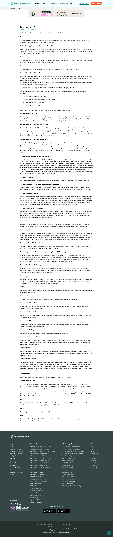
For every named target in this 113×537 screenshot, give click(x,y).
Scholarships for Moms (36, 476)
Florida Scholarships (67, 460)
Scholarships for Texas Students (39, 460)
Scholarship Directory (16, 451)
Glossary (20, 8)
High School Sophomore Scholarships (72, 451)
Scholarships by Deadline (68, 476)
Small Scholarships (67, 483)
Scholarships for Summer (37, 495)
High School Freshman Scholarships (72, 453)
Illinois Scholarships (67, 465)
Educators (53, 3)
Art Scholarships (34, 497)
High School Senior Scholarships (70, 447)
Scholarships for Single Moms (38, 479)
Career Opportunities (97, 456)
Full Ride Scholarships (36, 486)
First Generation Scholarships (38, 481)
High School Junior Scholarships (70, 449)
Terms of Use (94, 465)
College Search (14, 456)
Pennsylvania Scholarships (69, 470)
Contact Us (94, 451)
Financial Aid (14, 458)
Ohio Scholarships (66, 472)
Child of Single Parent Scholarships (71, 486)
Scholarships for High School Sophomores (42, 451)
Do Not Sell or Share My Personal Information (56, 532)
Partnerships (94, 453)
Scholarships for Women (37, 474)
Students (36, 3)
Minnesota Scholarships (68, 474)
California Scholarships (68, 458)
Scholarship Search (16, 449)
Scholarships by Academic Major (71, 479)
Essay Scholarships (35, 488)
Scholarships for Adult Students (39, 456)
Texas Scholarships (67, 456)
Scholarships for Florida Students (39, 463)
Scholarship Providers (67, 3)
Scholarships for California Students (40, 458)
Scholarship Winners (16, 453)
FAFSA (12, 460)
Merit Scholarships (35, 483)
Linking (93, 458)
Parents (44, 3)
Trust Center (94, 467)
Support (12, 8)
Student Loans (14, 463)
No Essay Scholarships (36, 490)
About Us (93, 447)
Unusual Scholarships (36, 493)
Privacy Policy (95, 463)
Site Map (93, 460)
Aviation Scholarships (36, 502)
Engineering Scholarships (37, 500)
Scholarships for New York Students (40, 467)
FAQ (92, 449)
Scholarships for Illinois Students (39, 465)
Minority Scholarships (36, 470)
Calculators (13, 465)
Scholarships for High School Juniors (40, 449)
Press (12, 474)
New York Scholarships (68, 463)
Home (12, 447)
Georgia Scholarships (67, 467)
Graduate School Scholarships (38, 453)
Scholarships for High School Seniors (40, 447)
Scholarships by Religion (68, 481)
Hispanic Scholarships (36, 472)
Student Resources (16, 467)
